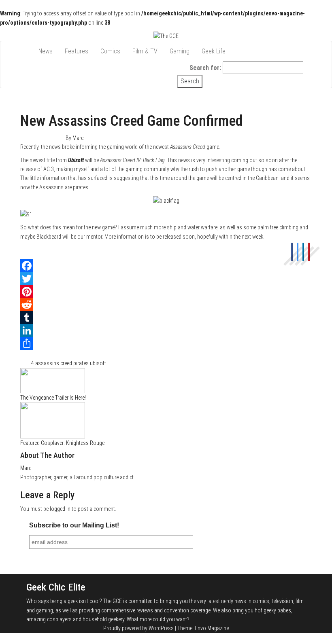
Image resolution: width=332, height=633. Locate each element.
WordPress (161, 628)
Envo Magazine (212, 628)
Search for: (205, 68)
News (45, 51)
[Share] (166, 343)
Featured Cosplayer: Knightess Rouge (62, 443)
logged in (60, 509)
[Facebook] (166, 265)
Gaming (179, 51)
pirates (81, 363)
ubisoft (98, 363)
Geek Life (214, 51)
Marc (77, 138)
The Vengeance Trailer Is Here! (53, 397)
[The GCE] (26, 47)
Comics (110, 51)
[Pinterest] (166, 291)
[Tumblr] (166, 317)
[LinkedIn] (166, 330)
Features (76, 51)
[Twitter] (166, 278)
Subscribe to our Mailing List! (74, 525)
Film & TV (144, 51)
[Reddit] (166, 304)
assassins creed (53, 363)
